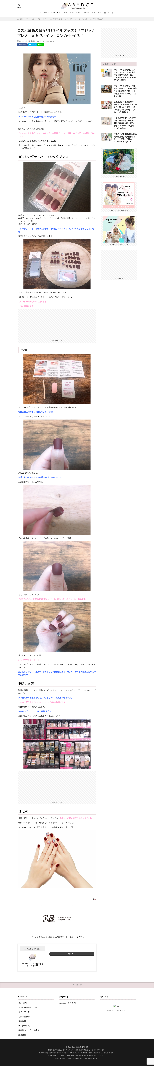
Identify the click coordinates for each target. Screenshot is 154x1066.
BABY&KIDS (74, 13)
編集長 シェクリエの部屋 (28, 1030)
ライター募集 (24, 1026)
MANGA (86, 13)
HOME (21, 19)
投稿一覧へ (71, 954)
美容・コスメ (42, 19)
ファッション (30, 19)
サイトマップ (24, 1012)
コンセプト (23, 1003)
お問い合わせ (24, 1016)
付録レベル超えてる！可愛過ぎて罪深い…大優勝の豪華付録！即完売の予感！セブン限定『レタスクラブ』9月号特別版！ (125, 91)
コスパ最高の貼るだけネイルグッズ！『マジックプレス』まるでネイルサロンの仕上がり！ (77, 19)
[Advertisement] (57, 323)
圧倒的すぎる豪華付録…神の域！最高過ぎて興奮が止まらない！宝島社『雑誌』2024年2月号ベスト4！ (125, 138)
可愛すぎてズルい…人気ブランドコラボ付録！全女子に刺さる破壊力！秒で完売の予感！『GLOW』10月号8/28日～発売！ (125, 123)
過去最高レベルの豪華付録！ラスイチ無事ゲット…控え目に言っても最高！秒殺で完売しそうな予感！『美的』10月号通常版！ (125, 107)
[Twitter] (32, 44)
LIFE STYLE (44, 13)
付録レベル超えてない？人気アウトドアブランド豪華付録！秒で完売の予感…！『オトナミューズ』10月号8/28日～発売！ (125, 75)
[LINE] (40, 44)
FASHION (54, 13)
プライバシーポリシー (27, 1007)
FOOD (64, 13)
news (52, 41)
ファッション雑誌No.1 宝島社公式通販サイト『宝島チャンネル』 (57, 937)
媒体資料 (22, 1021)
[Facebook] (22, 44)
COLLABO (96, 13)
